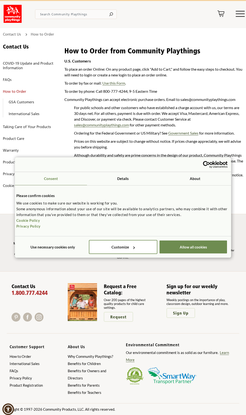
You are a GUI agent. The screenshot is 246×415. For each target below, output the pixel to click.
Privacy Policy (28, 226)
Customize (120, 247)
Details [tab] (123, 178)
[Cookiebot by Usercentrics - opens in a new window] (206, 164)
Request (118, 316)
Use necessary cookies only (53, 247)
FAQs (7, 79)
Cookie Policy (28, 220)
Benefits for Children (84, 363)
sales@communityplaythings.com (101, 125)
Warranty (11, 150)
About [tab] (195, 178)
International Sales (24, 113)
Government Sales (183, 133)
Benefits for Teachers (84, 392)
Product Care (13, 138)
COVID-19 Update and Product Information (28, 65)
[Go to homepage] (13, 21)
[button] (8, 409)
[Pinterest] (17, 320)
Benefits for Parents (84, 385)
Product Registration (26, 385)
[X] (46, 320)
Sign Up (181, 313)
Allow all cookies (193, 247)
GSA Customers (21, 102)
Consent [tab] (51, 178)
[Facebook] (29, 320)
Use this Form (113, 83)
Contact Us (12, 34)
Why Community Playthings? (90, 356)
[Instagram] (40, 320)
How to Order (14, 91)
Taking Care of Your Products (27, 126)
